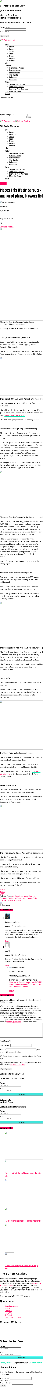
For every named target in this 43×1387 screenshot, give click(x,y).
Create (11, 54)
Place (11, 56)
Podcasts (13, 79)
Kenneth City (21, 898)
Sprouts (8, 900)
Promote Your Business (18, 89)
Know (11, 47)
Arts (6, 63)
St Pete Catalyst (35, 1363)
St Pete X (8, 1315)
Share (3, 1386)
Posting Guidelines (17, 1065)
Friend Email (5, 1383)
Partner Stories (15, 70)
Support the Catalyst (17, 84)
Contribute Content (16, 87)
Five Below (11, 898)
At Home (15, 896)
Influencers (13, 77)
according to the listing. (14, 415)
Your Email (5, 1381)
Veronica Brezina (7, 227)
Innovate (12, 49)
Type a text (4, 115)
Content (8, 65)
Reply (7, 941)
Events (7, 94)
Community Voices (16, 68)
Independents (14, 72)
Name (2, 27)
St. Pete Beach (17, 900)
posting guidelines (13, 1022)
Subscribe (4, 36)
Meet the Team (15, 91)
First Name (5, 1041)
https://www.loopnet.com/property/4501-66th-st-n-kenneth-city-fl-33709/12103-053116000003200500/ (25, 984)
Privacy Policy (5, 1363)
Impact (12, 58)
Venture (12, 61)
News (7, 44)
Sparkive (8, 1311)
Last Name (5, 1045)
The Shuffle (13, 75)
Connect (8, 82)
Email (2, 31)
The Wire (8, 1313)
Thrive (11, 51)
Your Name (5, 1378)
